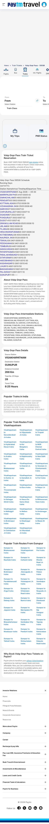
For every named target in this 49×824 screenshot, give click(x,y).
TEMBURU (4, 246)
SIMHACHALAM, (10, 320)
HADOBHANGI (6, 260)
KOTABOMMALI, (10, 330)
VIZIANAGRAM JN (8, 206)
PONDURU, (16, 325)
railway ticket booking (34, 661)
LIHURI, (30, 338)
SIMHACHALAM (7, 197)
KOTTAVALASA (6, 203)
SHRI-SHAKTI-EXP (28, 401)
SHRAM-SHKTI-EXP (17, 412)
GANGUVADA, (29, 333)
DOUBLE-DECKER (14, 405)
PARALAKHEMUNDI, (23, 335)
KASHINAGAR (6, 263)
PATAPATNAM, (9, 335)
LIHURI (3, 266)
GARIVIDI (4, 209)
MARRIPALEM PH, (25, 318)
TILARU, (14, 328)
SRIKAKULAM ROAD (9, 223)
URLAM (3, 226)
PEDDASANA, (9, 333)
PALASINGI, (8, 340)
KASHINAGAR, (21, 338)
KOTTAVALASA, (32, 320)
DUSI (2, 220)
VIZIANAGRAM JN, (11, 323)
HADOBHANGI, (10, 338)
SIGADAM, (8, 325)
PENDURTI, (21, 320)
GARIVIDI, (22, 323)
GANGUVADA (6, 249)
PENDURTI (5, 200)
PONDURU (5, 217)
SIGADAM (4, 215)
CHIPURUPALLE (7, 212)
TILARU (3, 229)
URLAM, (7, 328)
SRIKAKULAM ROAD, (34, 325)
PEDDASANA (5, 243)
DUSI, (23, 325)
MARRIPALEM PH (7, 195)
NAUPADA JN (6, 237)
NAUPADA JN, (22, 330)
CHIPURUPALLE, (32, 323)
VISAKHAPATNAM (8, 192)
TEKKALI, (31, 330)
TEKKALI (4, 240)
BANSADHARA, (39, 338)
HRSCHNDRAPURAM (9, 232)
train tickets (33, 162)
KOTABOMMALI (7, 235)
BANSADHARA (6, 269)
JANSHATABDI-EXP (19, 403)
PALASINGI (5, 272)
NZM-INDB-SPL (28, 409)
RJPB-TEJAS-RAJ (21, 407)
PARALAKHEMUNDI (8, 255)
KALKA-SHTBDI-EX (14, 409)
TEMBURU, (19, 333)
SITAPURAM (5, 257)
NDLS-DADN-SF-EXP (12, 401)
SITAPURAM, (36, 335)
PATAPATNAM (6, 252)
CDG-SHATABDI (27, 405)
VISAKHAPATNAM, (11, 318)
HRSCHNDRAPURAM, (25, 328)
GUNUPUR (4, 275)
